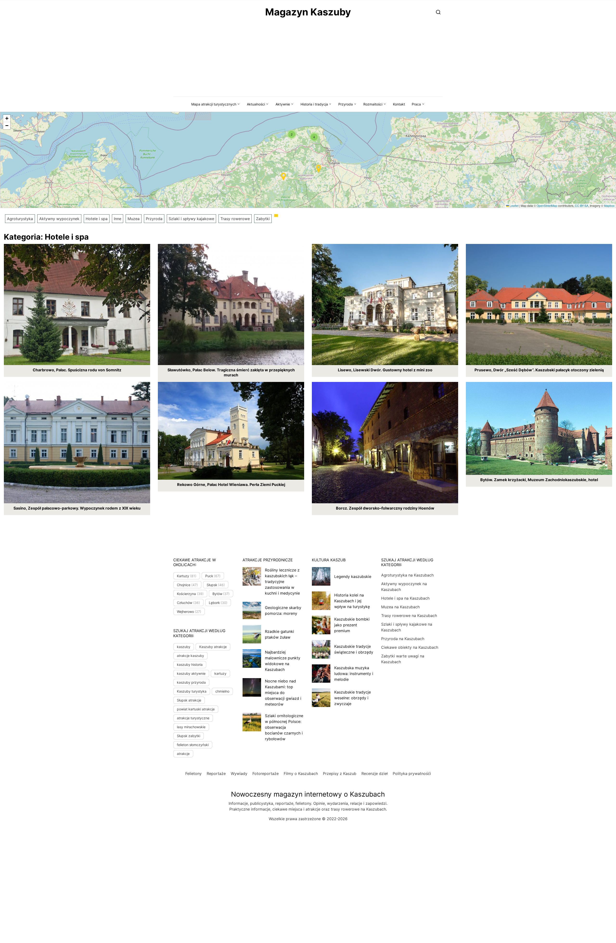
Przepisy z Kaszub (339, 773)
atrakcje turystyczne (193, 718)
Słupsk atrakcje (189, 700)
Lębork (218, 603)
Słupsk (216, 585)
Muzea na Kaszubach (400, 606)
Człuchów (188, 603)
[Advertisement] (308, 60)
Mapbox (609, 205)
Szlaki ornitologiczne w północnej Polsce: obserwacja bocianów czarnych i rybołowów (284, 727)
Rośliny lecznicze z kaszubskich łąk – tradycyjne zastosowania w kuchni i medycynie (282, 582)
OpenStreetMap (547, 205)
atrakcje (183, 754)
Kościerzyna (190, 594)
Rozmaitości (372, 104)
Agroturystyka (20, 218)
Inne (117, 218)
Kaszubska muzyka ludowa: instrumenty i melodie (353, 673)
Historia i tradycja (314, 104)
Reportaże (216, 773)
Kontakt (399, 104)
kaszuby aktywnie (191, 673)
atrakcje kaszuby (190, 656)
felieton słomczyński (193, 745)
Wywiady (239, 773)
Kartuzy (186, 576)
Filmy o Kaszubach (301, 773)
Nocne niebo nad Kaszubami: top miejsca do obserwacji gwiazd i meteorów (283, 693)
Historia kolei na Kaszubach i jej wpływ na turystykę (352, 601)
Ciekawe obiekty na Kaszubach (409, 647)
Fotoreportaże (265, 773)
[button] (291, 134)
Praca (416, 104)
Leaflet (514, 205)
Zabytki (263, 218)
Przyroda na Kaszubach (402, 638)
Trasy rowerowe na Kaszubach (409, 615)
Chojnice (187, 585)
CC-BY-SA (581, 205)
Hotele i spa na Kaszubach (405, 598)
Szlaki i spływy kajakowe (191, 218)
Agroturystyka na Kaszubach (407, 575)
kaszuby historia (190, 664)
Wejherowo (189, 611)
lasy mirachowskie (191, 727)
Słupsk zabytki (188, 736)
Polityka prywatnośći (412, 773)
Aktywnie (283, 104)
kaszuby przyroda (191, 682)
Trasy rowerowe (235, 218)
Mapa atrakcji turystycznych (213, 104)
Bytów (221, 594)
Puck (213, 576)
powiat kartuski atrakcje (196, 709)
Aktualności (256, 104)
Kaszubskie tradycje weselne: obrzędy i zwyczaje (352, 698)
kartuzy (220, 673)
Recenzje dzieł (374, 773)
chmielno (222, 691)
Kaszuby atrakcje (213, 647)
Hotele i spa (97, 218)
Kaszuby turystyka (191, 691)
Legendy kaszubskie (352, 576)
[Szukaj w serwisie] (438, 12)
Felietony (193, 773)
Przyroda (345, 104)
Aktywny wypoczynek (59, 218)
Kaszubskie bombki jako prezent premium (352, 625)
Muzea (134, 218)
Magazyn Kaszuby (308, 12)
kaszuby (183, 647)
